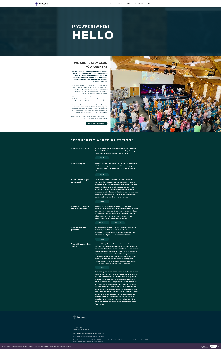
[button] (110, 4)
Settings (205, 346)
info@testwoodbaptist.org (81, 329)
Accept (213, 346)
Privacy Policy (67, 346)
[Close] (219, 346)
